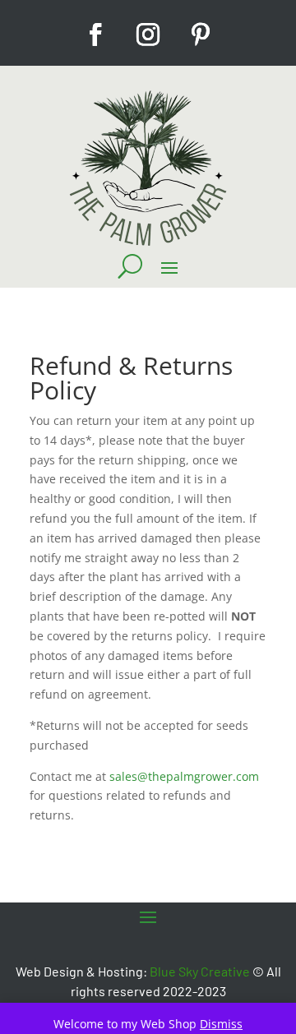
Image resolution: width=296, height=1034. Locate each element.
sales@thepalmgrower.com (184, 776)
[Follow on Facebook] (95, 35)
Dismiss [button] (221, 1024)
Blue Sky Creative (200, 971)
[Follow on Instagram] (148, 35)
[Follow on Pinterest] (201, 35)
